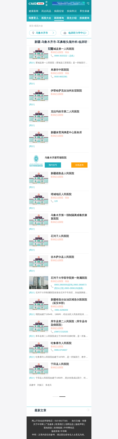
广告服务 (49, 424)
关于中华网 (38, 424)
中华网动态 (69, 428)
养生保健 (84, 11)
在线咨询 (79, 165)
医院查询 (59, 18)
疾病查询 (84, 18)
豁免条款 (48, 428)
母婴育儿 (33, 18)
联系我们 (59, 424)
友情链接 (58, 428)
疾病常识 (72, 11)
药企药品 (46, 11)
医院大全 (46, 18)
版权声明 (79, 424)
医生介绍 (72, 18)
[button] (56, 396)
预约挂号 (53, 165)
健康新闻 (33, 11)
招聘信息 (69, 424)
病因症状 (59, 11)
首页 (31, 26)
